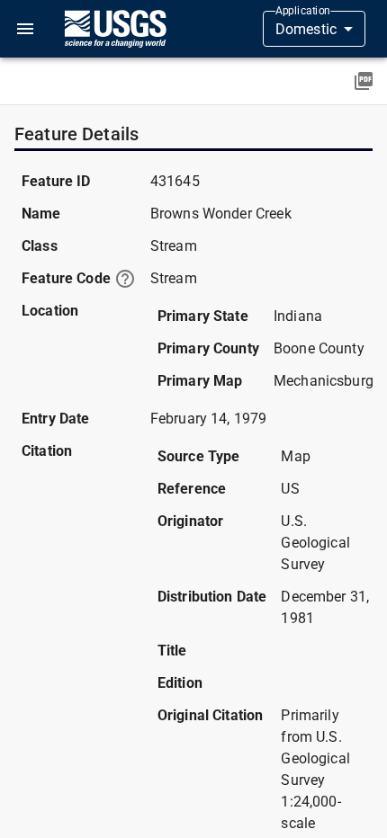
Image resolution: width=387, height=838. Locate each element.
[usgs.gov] (115, 28)
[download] (364, 81)
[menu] (25, 28)
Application (302, 10)
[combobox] (314, 29)
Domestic (306, 29)
